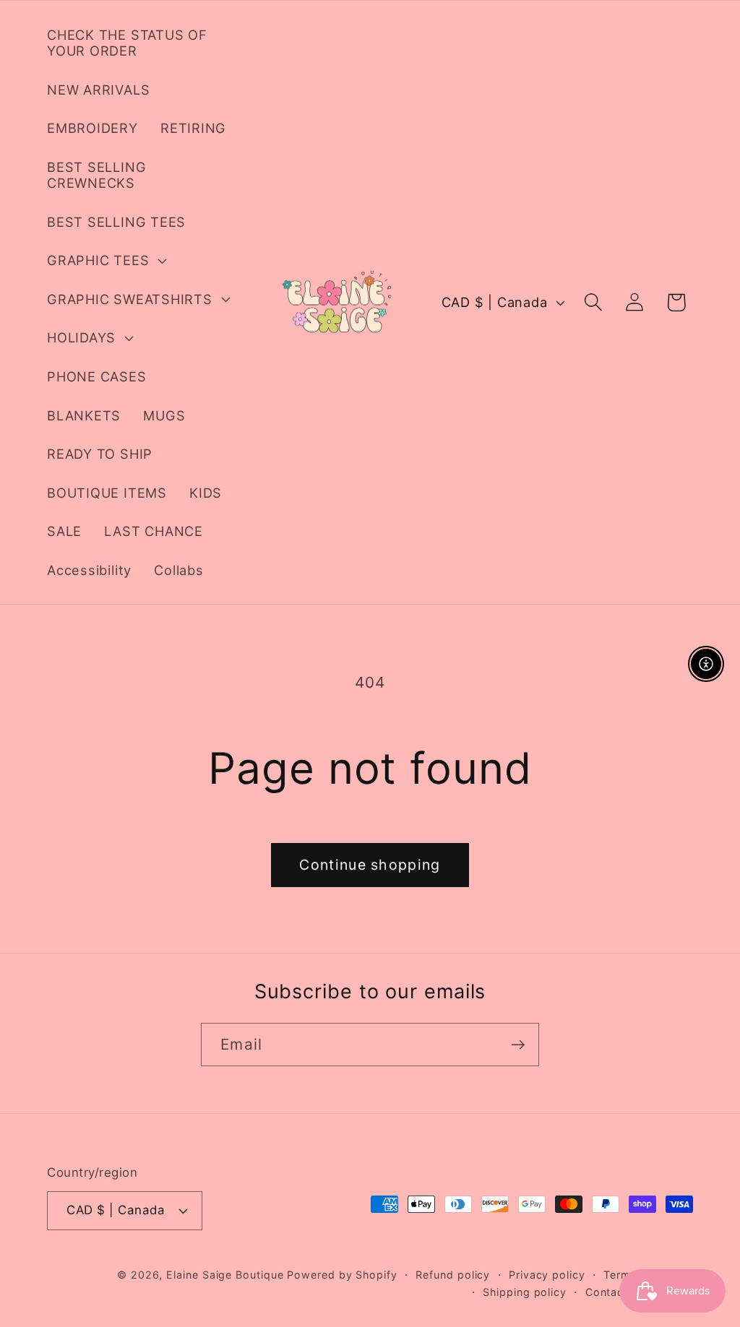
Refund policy (453, 1274)
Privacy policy (547, 1274)
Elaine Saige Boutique (226, 1274)
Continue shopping (369, 864)
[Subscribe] (517, 1045)
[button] (104, 260)
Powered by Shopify (342, 1274)
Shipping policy (525, 1292)
